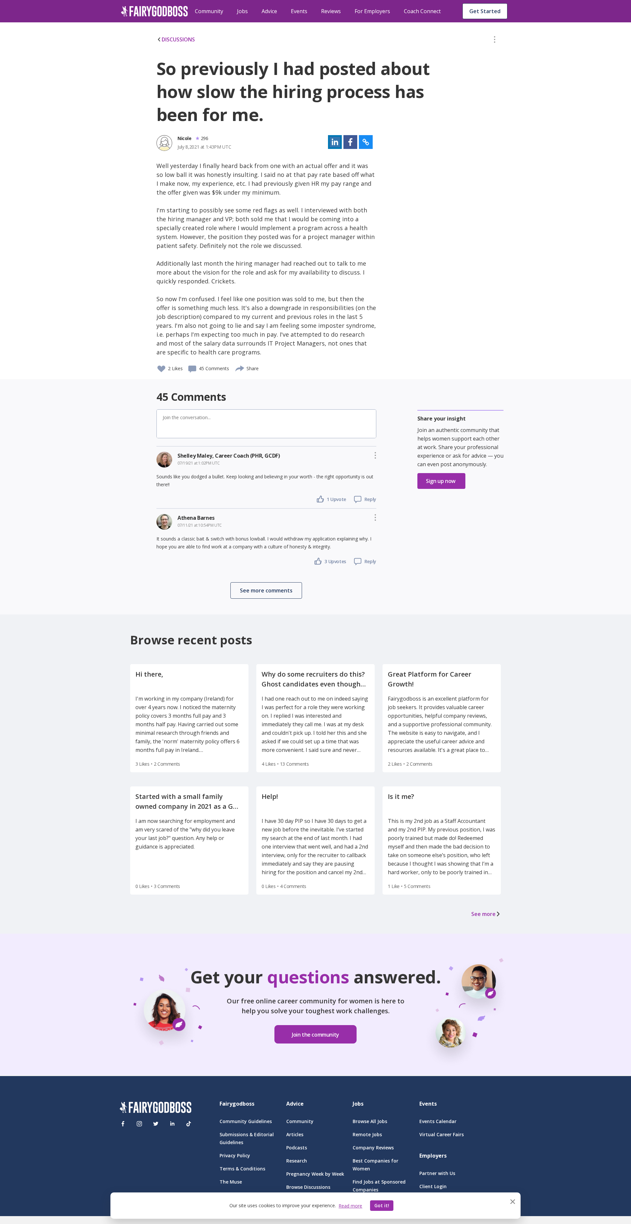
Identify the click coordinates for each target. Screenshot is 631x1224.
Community (209, 11)
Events (299, 11)
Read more (350, 1206)
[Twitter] (155, 1123)
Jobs (242, 11)
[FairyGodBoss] (155, 1108)
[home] (154, 11)
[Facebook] (122, 1123)
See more (483, 914)
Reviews (331, 11)
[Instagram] (139, 1123)
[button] (495, 41)
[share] (240, 367)
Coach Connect (422, 11)
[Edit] (494, 40)
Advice (269, 11)
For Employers (372, 11)
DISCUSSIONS (178, 39)
